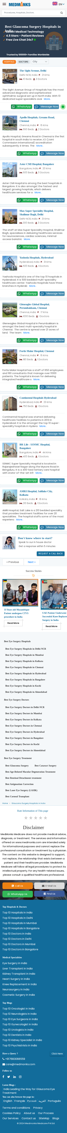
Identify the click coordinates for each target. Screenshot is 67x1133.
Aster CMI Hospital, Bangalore (37, 164)
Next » (31, 562)
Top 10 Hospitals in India (17, 912)
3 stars (36, 817)
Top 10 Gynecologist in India (20, 1024)
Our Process (46, 1113)
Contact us (29, 1118)
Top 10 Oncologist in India (18, 1008)
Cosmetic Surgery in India (18, 995)
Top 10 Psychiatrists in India (19, 1045)
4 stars (40, 817)
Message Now (49, 106)
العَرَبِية (42, 1101)
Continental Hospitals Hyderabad (38, 397)
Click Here (57, 1053)
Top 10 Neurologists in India (19, 1014)
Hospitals (9, 61)
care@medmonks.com (20, 1064)
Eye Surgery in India (14, 963)
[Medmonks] (20, 4)
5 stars (45, 817)
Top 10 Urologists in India (17, 1030)
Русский (31, 1101)
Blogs (55, 1118)
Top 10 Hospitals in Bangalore (21, 928)
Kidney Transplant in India (18, 974)
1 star (26, 817)
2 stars (31, 817)
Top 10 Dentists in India (16, 1035)
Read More (13, 623)
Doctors (23, 61)
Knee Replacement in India (19, 984)
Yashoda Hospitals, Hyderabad (37, 257)
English (7, 1101)
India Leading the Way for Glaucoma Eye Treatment (28, 1091)
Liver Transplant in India (17, 968)
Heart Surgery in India (16, 979)
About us (29, 1113)
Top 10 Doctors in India (16, 934)
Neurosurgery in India (15, 989)
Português (54, 1101)
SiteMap (44, 1118)
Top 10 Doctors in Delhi (16, 939)
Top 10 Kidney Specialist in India (22, 1040)
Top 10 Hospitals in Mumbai (19, 923)
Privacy (38, 1108)
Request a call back (51, 553)
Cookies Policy (11, 1113)
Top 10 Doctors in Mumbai (18, 944)
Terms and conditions (16, 1108)
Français (19, 1101)
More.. (47, 99)
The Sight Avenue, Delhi (33, 70)
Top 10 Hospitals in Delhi (17, 918)
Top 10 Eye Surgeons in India (20, 1019)
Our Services (10, 1118)
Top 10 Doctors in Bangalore (20, 949)
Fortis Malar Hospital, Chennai (37, 351)
